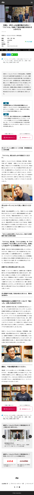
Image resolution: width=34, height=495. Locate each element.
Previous (3, 436)
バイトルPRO (12, 59)
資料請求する (25, 137)
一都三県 (15, 60)
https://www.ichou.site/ (12, 46)
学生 (7, 62)
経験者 (10, 62)
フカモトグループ (9, 443)
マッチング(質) (8, 60)
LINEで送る (15, 54)
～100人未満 (19, 59)
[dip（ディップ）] (3, 2)
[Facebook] (17, 487)
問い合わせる (9, 137)
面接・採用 (16, 62)
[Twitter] (14, 487)
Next (30, 436)
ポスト (4, 54)
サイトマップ (29, 483)
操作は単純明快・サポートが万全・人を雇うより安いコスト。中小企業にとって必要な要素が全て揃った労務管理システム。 (17, 446)
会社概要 (4, 483)
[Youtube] (19, 487)
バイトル (5, 59)
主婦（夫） (21, 60)
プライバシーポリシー (16, 483)
